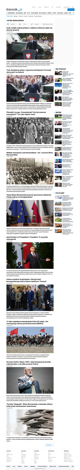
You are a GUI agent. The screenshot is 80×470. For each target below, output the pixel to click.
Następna (48, 445)
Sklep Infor (8, 461)
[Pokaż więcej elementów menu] (73, 13)
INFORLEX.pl (46, 7)
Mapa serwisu (53, 466)
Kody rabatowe (37, 454)
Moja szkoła (36, 457)
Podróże (22, 461)
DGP (52, 7)
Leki (49, 455)
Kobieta (35, 453)
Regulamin (32, 466)
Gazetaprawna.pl (10, 454)
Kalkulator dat (66, 453)
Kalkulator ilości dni (67, 454)
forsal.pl (39, 7)
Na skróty (9, 451)
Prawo (49, 453)
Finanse (49, 454)
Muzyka (35, 461)
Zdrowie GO (21, 16)
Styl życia (50, 461)
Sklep (72, 7)
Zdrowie (22, 460)
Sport (22, 458)
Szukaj (71, 9)
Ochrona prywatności (42, 466)
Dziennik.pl (23, 451)
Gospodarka (23, 455)
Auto (22, 453)
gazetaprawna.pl (67, 7)
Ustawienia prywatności (64, 466)
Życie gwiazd (36, 458)
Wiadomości (23, 457)
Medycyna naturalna (52, 457)
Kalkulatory (66, 451)
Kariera (26, 466)
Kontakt (8, 466)
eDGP (8, 455)
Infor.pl (8, 453)
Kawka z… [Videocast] (28, 16)
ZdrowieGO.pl (58, 7)
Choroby (49, 458)
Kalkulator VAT (66, 457)
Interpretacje (9, 460)
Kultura (35, 462)
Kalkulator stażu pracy (68, 455)
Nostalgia (16, 16)
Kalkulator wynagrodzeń (68, 461)
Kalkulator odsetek (67, 458)
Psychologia (50, 460)
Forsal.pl (8, 457)
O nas (14, 466)
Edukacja (35, 455)
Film (35, 460)
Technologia (23, 454)
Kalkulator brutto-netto (68, 460)
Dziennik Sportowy (38, 16)
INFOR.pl (33, 7)
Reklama (20, 466)
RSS (73, 466)
